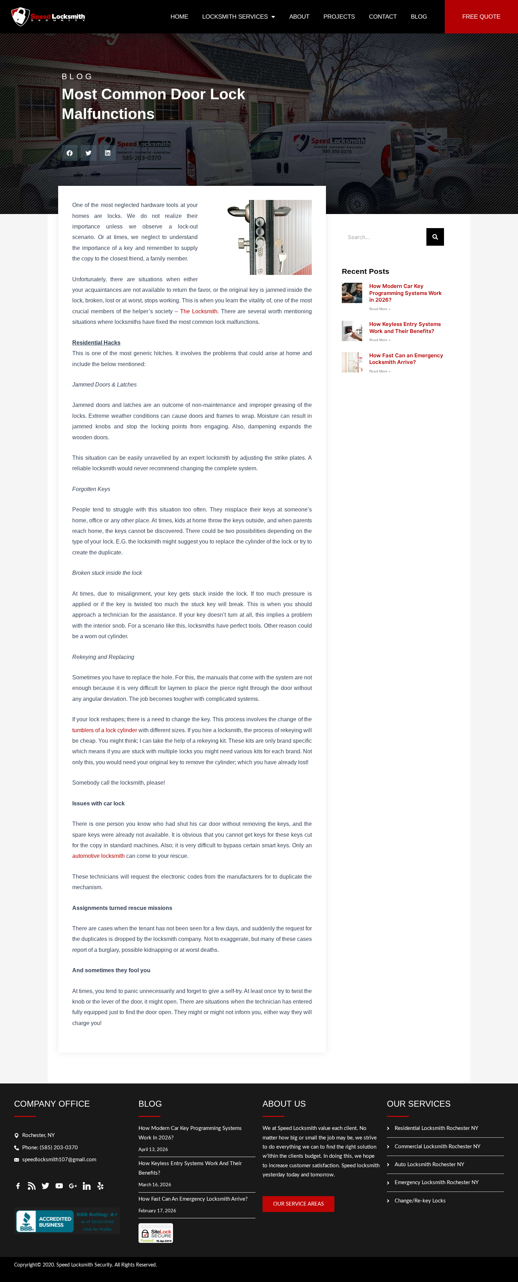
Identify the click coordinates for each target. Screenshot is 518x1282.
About (299, 16)
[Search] (435, 237)
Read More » (380, 309)
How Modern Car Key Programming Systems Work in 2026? (405, 293)
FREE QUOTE (481, 16)
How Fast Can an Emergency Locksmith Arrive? (406, 359)
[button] (70, 153)
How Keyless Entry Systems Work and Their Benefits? (405, 327)
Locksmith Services (235, 16)
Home (179, 16)
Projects (339, 16)
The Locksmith (198, 311)
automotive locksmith (98, 856)
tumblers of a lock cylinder (104, 730)
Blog (419, 16)
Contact (383, 16)
